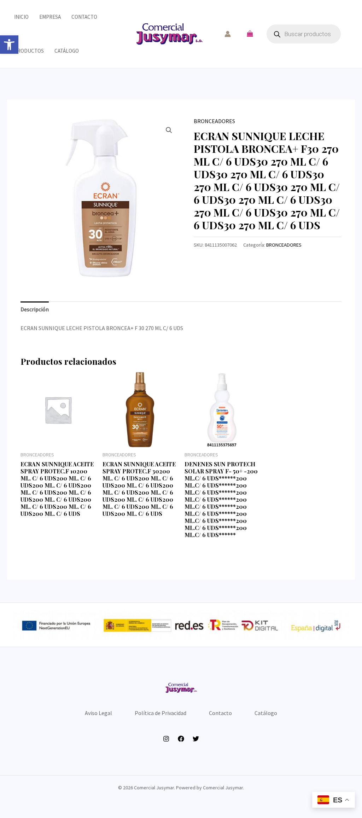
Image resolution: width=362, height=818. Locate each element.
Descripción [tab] (35, 309)
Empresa (50, 16)
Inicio (21, 16)
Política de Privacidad (160, 712)
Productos (29, 50)
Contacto (84, 16)
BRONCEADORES (214, 121)
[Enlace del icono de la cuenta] (227, 34)
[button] (9, 44)
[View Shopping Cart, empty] (250, 34)
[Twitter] (196, 739)
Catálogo (66, 50)
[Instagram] (166, 739)
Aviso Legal (98, 712)
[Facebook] (181, 739)
